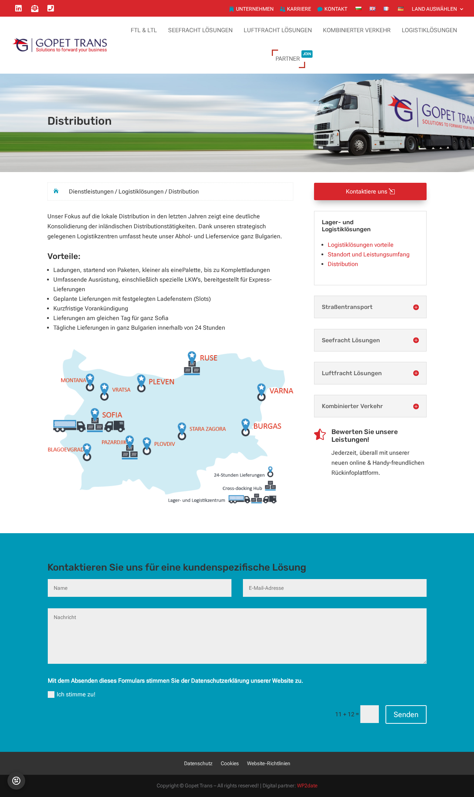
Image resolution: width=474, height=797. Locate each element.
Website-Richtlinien (268, 763)
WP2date (307, 786)
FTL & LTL (144, 30)
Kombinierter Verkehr (357, 30)
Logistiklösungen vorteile (361, 244)
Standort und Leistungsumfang (369, 254)
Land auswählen (434, 9)
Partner (293, 56)
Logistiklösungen (429, 30)
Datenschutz (198, 763)
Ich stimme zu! (76, 694)
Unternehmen (255, 9)
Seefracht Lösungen (200, 30)
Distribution (343, 264)
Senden (406, 714)
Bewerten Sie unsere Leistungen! (364, 436)
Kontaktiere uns (366, 191)
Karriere (299, 9)
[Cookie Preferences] (16, 781)
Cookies (230, 763)
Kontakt (335, 9)
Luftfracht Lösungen (278, 30)
